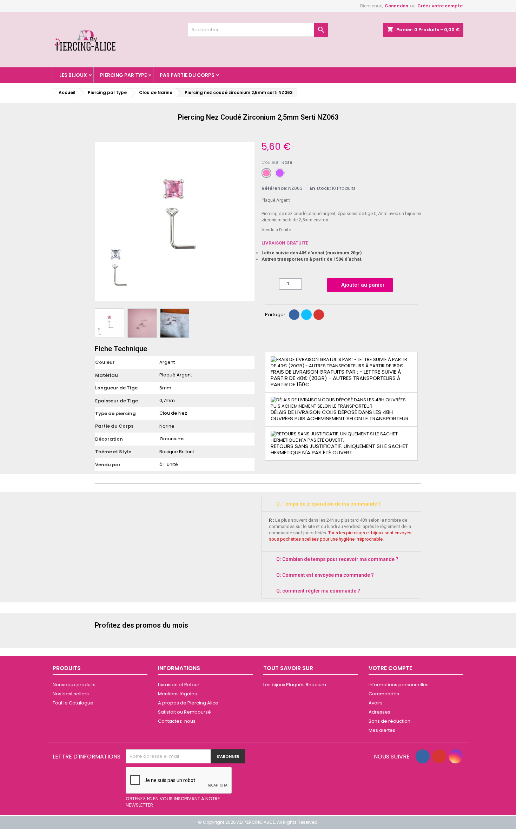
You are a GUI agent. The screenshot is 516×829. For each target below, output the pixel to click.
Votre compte (390, 668)
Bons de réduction (389, 721)
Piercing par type (123, 75)
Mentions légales (177, 693)
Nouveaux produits (74, 684)
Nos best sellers (71, 693)
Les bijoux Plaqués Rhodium (294, 684)
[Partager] (294, 314)
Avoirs (376, 703)
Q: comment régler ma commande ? (318, 591)
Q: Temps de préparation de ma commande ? (328, 504)
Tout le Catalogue (73, 703)
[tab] (341, 504)
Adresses (379, 712)
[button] (101, 221)
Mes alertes (382, 730)
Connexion (396, 6)
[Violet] (280, 173)
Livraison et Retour (178, 684)
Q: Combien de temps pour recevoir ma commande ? (337, 559)
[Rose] (266, 173)
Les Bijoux (73, 75)
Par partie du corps (187, 75)
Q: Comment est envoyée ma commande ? (325, 575)
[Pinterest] (318, 314)
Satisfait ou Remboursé (184, 712)
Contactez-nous (177, 721)
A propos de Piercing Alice (188, 703)
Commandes (384, 693)
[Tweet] (306, 314)
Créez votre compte (440, 6)
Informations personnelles (399, 684)
